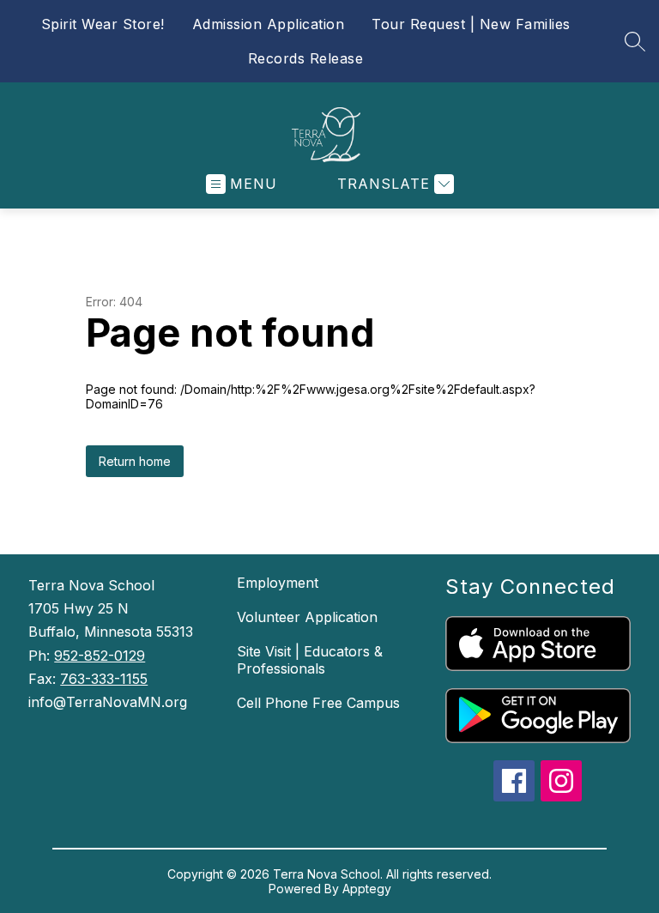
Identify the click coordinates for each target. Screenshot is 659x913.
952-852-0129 (99, 655)
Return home (135, 461)
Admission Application (268, 24)
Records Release (306, 58)
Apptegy (366, 888)
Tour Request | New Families (471, 24)
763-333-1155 (104, 678)
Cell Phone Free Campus (318, 702)
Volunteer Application (307, 617)
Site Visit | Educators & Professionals (310, 660)
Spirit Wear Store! (103, 24)
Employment (277, 582)
